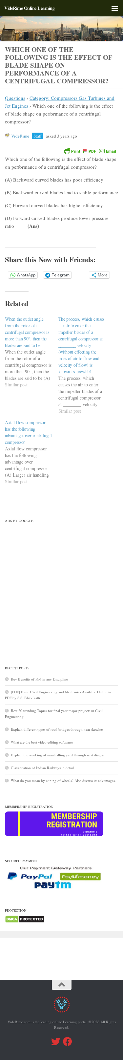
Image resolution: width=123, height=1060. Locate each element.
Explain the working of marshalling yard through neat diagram (59, 754)
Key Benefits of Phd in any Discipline (39, 679)
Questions (15, 98)
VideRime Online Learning (29, 8)
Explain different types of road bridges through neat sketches (57, 729)
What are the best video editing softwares (42, 742)
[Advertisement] (61, 587)
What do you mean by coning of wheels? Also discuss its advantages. (63, 780)
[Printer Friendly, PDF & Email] (90, 150)
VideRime (20, 136)
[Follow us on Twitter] (55, 1041)
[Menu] (115, 8)
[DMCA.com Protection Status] (25, 921)
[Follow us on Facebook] (67, 1041)
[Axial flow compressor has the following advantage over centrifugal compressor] (31, 452)
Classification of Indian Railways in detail (42, 767)
